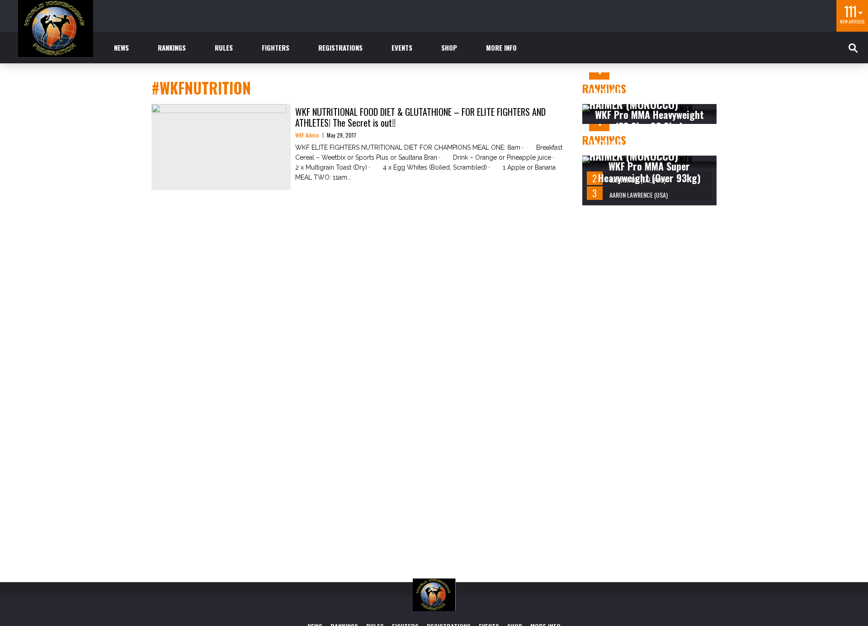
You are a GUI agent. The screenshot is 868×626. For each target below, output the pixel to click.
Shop (449, 47)
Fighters (275, 47)
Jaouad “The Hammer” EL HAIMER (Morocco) (647, 98)
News (121, 47)
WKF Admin (307, 135)
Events (402, 47)
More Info (501, 47)
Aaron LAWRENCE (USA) (638, 194)
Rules (224, 47)
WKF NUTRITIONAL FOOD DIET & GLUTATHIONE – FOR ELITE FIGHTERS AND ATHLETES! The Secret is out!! (420, 117)
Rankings (172, 47)
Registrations (340, 47)
